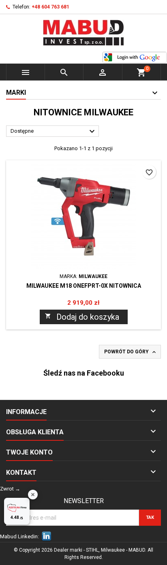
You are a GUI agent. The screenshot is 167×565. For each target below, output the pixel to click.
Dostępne (54, 131)
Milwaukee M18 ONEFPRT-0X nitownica (83, 285)
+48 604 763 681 (50, 7)
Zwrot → (10, 489)
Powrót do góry (130, 352)
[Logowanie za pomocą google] (134, 57)
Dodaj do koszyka (82, 317)
